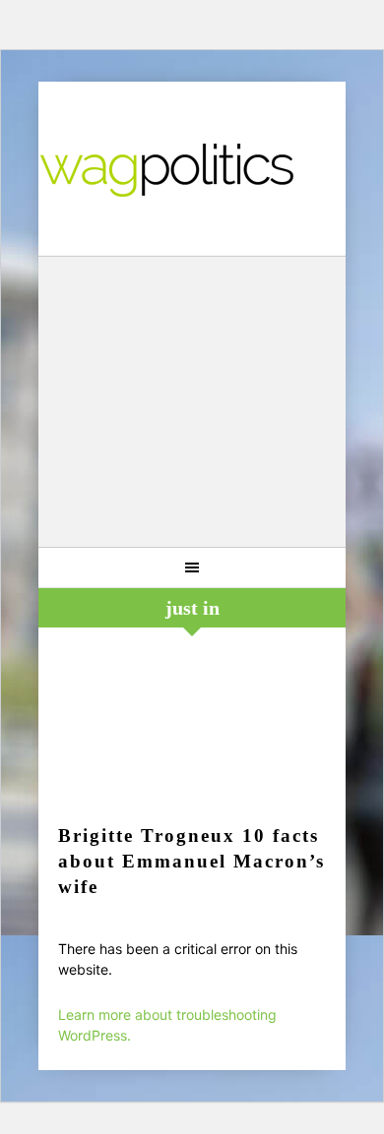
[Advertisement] (192, 404)
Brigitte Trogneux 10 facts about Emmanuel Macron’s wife (191, 861)
